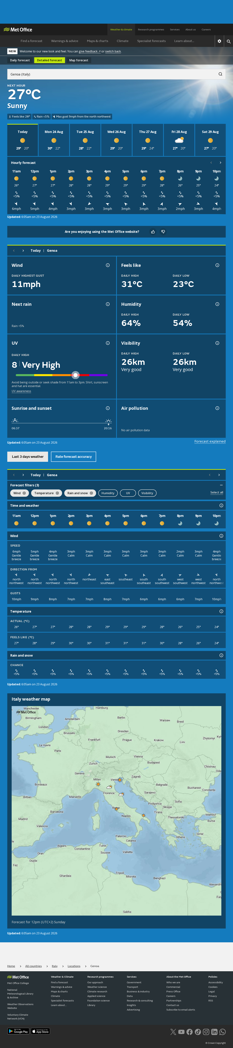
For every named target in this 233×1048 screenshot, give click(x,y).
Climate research (97, 991)
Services (175, 29)
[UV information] (107, 343)
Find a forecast (31, 41)
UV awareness (21, 391)
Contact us (172, 1005)
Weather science (97, 987)
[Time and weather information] (221, 505)
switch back (113, 51)
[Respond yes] (153, 231)
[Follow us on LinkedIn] (214, 1031)
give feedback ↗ (90, 51)
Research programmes (151, 29)
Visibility (147, 493)
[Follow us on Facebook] (189, 1031)
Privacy (212, 996)
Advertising (133, 1009)
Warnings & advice (64, 41)
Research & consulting (140, 1000)
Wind (15, 493)
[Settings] (219, 41)
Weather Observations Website (20, 1006)
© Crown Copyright (216, 1043)
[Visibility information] (217, 343)
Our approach (95, 982)
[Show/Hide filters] (221, 485)
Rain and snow (76, 493)
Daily (20, 60)
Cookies (213, 987)
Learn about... (184, 41)
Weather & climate (121, 29)
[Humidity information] (217, 304)
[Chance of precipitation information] (107, 304)
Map (78, 60)
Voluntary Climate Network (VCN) (17, 1016)
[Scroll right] (220, 162)
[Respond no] (163, 231)
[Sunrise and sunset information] (107, 408)
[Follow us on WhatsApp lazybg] (222, 1031)
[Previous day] (13, 250)
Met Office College (18, 983)
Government (134, 982)
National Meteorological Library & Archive (20, 993)
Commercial (173, 987)
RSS (210, 1000)
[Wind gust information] (107, 265)
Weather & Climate (62, 976)
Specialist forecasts (151, 41)
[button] (119, 779)
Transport (132, 987)
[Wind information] (221, 535)
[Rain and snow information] (221, 655)
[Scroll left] (211, 162)
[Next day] (23, 250)
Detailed (49, 60)
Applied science (96, 996)
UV (128, 493)
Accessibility (215, 982)
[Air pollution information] (217, 408)
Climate (123, 41)
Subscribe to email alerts (180, 1009)
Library (91, 1005)
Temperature (42, 493)
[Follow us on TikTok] (198, 1031)
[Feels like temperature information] (217, 265)
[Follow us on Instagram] (206, 1031)
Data (130, 996)
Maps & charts (97, 41)
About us (190, 29)
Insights (131, 1005)
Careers (206, 29)
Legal (211, 991)
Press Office (173, 991)
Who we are (173, 982)
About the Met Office (178, 976)
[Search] (219, 73)
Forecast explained (210, 441)
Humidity (108, 493)
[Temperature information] (221, 611)
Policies (212, 976)
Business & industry (138, 991)
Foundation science (98, 1000)
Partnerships (173, 1000)
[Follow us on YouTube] (181, 1031)
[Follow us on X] (173, 1031)
